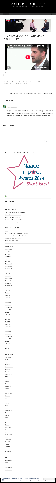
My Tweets (9, 201)
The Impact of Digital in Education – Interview (15, 212)
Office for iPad (8, 420)
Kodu (6, 405)
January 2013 (8, 326)
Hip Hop (7, 391)
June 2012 (7, 343)
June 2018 (7, 251)
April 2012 (7, 348)
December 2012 (8, 329)
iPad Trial (7, 403)
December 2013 (8, 300)
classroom (35, 81)
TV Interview (10, 83)
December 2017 (8, 254)
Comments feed (8, 467)
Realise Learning (8, 434)
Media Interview (15, 81)
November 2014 (8, 280)
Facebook (7, 381)
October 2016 (8, 256)
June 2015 (7, 273)
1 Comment (24, 83)
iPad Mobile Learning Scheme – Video (13, 214)
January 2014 (8, 297)
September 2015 (8, 268)
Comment (48, 141)
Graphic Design (8, 386)
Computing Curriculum (10, 371)
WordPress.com (8, 469)
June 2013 (7, 314)
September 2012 (8, 336)
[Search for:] (51, 14)
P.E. (6, 422)
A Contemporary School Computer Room (13, 219)
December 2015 (8, 263)
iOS (6, 398)
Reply (10, 118)
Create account (8, 460)
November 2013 (8, 302)
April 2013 (7, 319)
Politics (6, 432)
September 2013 (8, 307)
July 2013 (7, 312)
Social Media (8, 439)
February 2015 (8, 276)
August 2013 (8, 309)
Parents (7, 424)
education (44, 81)
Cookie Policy (28, 480)
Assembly (7, 364)
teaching (48, 81)
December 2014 (8, 278)
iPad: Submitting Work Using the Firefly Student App (16, 222)
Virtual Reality (8, 451)
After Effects (8, 357)
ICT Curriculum (8, 393)
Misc (6, 412)
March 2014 (7, 295)
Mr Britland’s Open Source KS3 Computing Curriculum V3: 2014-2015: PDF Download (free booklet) (31, 93)
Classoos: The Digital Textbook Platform (13, 217)
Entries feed (7, 465)
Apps (6, 362)
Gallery (6, 383)
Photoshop (7, 429)
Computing (7, 369)
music (6, 417)
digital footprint (8, 374)
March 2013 (7, 321)
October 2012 (8, 333)
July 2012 (7, 341)
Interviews (7, 395)
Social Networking (9, 441)
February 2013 (8, 324)
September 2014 (8, 285)
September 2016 (8, 259)
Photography (8, 427)
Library (6, 408)
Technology (25, 81)
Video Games (8, 449)
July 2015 (7, 271)
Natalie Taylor (10, 106)
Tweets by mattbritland (10, 204)
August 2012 (8, 338)
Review (6, 437)
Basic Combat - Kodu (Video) (11, 240)
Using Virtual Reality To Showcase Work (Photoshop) (16, 233)
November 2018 (8, 249)
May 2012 (7, 346)
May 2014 (7, 292)
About (6, 230)
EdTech (40, 81)
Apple (6, 359)
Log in (6, 462)
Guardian (7, 388)
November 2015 (8, 266)
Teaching (21, 81)
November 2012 (8, 331)
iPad (6, 400)
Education (9, 81)
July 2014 (7, 288)
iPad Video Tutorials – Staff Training (11, 92)
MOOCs (7, 415)
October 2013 (8, 304)
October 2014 (8, 283)
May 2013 (7, 317)
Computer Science (9, 366)
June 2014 (7, 290)
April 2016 (7, 261)
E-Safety (7, 376)
